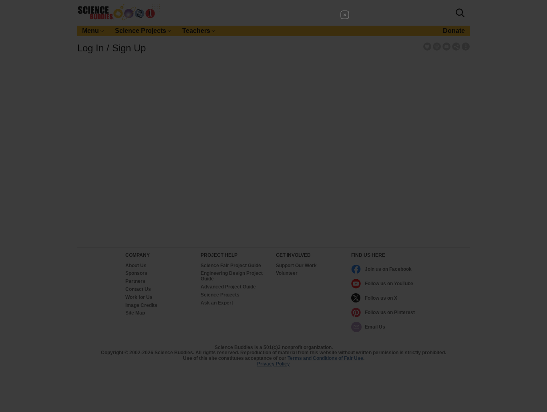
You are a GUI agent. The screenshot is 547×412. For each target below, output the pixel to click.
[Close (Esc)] (345, 15)
